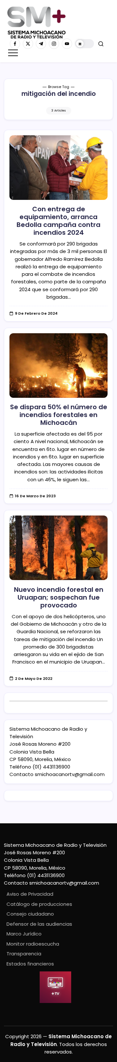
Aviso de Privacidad (29, 893)
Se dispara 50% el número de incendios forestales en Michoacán (58, 414)
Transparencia (23, 953)
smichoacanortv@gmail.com (70, 774)
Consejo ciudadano (30, 913)
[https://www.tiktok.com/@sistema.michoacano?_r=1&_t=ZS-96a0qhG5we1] (41, 43)
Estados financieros (30, 963)
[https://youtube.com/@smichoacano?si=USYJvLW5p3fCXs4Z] (67, 43)
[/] (28, 43)
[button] (84, 44)
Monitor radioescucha (32, 943)
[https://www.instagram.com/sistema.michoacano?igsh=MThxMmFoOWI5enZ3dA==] (54, 43)
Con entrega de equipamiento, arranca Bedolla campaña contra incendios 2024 (58, 220)
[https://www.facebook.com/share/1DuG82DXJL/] (15, 43)
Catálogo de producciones (39, 904)
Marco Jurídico (24, 933)
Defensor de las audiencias (39, 923)
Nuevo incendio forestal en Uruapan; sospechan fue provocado (58, 597)
